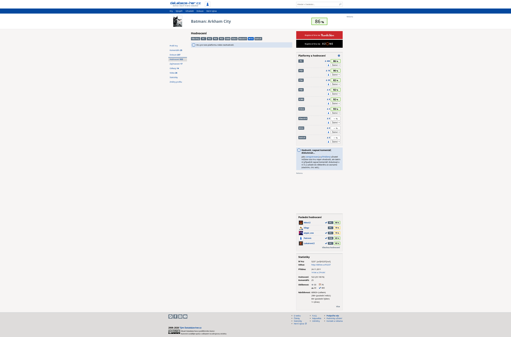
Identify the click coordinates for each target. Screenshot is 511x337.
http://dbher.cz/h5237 (321, 264)
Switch (258, 39)
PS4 (215, 39)
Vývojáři (179, 11)
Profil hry (174, 45)
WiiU (251, 39)
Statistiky (174, 77)
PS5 (221, 39)
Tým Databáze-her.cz (190, 327)
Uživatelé (190, 11)
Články (297, 318)
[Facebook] (175, 316)
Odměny (316, 321)
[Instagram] (180, 316)
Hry (171, 11)
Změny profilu (176, 82)
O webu (297, 315)
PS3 (209, 39)
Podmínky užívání (334, 318)
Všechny (195, 39)
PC (203, 39)
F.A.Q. (314, 315)
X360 (227, 39)
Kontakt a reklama (335, 321)
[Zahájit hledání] (340, 4)
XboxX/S (243, 39)
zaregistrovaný (312, 156)
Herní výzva (211, 11)
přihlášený (325, 156)
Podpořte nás (333, 315)
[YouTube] (185, 316)
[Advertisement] (357, 57)
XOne (234, 39)
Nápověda (316, 318)
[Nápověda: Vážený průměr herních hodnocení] (339, 55)
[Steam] (170, 316)
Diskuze (200, 11)
